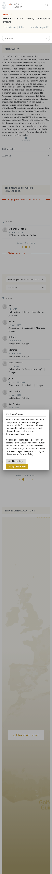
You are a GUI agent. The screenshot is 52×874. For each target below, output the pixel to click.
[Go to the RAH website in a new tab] (4, 5)
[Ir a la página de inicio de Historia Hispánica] (14, 5)
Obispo (22, 27)
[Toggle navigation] (47, 5)
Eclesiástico (10, 27)
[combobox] (26, 38)
